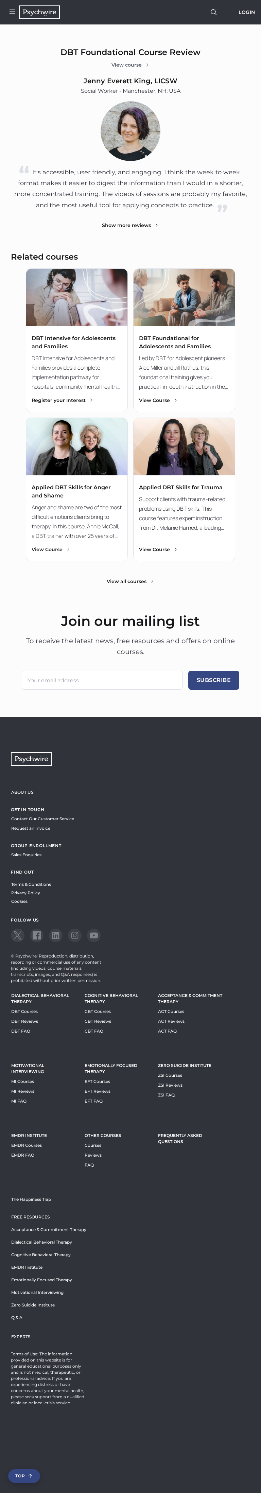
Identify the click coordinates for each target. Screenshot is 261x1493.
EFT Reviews (97, 1091)
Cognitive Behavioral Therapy (111, 998)
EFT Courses (97, 1081)
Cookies (19, 901)
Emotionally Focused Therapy (111, 1068)
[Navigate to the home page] (39, 12)
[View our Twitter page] (17, 935)
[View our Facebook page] (37, 935)
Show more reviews (126, 225)
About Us (22, 792)
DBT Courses (24, 1011)
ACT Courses (171, 1011)
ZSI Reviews (170, 1085)
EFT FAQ (94, 1101)
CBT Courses (98, 1011)
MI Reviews (22, 1091)
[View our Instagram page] (75, 935)
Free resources (30, 1216)
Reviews (93, 1155)
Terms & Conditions (31, 884)
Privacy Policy (25, 892)
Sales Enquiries (26, 854)
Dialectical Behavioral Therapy (40, 998)
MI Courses (22, 1081)
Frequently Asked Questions (180, 1138)
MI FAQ (19, 1101)
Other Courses (103, 1135)
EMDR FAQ (22, 1155)
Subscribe (214, 680)
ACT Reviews (171, 1021)
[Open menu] (12, 12)
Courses (93, 1145)
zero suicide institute (184, 1065)
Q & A (16, 1317)
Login (247, 12)
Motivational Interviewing (27, 1068)
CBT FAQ (94, 1031)
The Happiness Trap (31, 1199)
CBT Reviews (98, 1021)
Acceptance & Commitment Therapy (190, 998)
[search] (214, 12)
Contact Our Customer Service (42, 818)
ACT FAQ (167, 1031)
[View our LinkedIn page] (56, 935)
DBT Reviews (24, 1021)
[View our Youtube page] (94, 935)
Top (20, 1475)
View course (126, 65)
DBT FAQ (20, 1031)
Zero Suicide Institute (33, 1304)
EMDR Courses (26, 1145)
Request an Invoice (30, 828)
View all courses (126, 581)
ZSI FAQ (166, 1094)
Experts (20, 1336)
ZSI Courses (170, 1075)
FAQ (89, 1164)
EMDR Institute (29, 1135)
